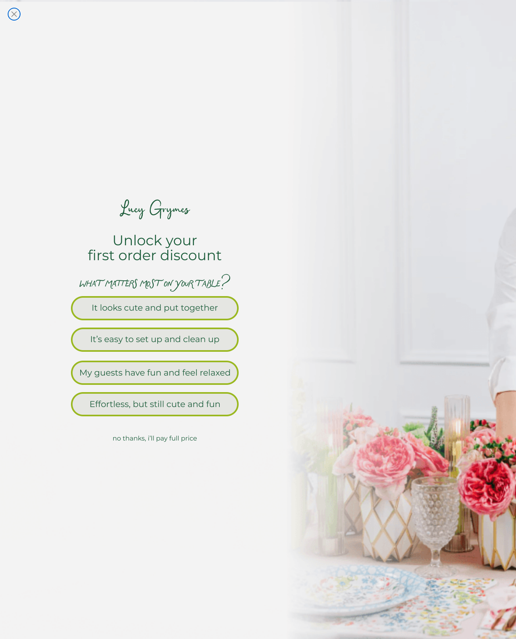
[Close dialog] (14, 14)
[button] (258, 307)
